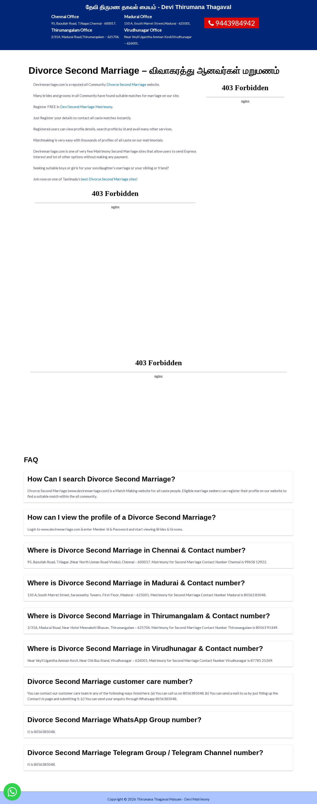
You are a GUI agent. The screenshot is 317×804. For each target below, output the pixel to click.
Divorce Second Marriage (127, 84)
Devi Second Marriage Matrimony (86, 107)
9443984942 (235, 23)
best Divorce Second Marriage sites (108, 179)
